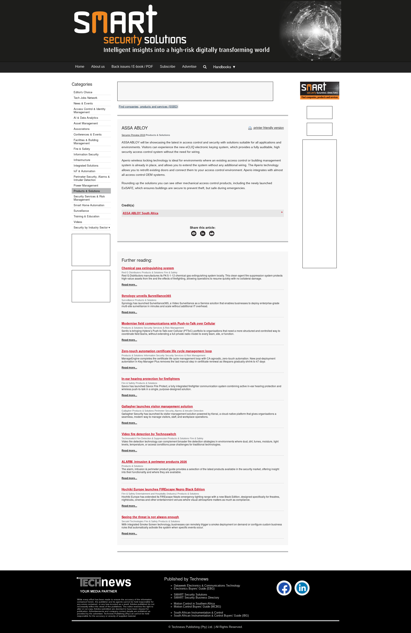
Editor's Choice (83, 92)
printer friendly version (268, 127)
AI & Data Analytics (86, 118)
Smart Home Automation (89, 205)
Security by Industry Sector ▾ (92, 227)
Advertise (189, 66)
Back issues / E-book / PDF (132, 66)
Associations (82, 129)
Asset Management (86, 123)
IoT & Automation (84, 171)
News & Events (83, 103)
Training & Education (86, 216)
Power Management (86, 185)
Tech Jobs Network (85, 98)
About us (98, 66)
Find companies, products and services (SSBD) (148, 106)
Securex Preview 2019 (133, 135)
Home (79, 66)
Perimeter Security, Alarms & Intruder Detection (92, 178)
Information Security (86, 154)
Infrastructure (82, 160)
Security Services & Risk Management (89, 197)
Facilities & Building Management (86, 141)
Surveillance (81, 211)
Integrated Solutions (86, 165)
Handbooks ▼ (224, 66)
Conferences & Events (88, 134)
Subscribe (167, 66)
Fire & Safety (82, 149)
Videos (78, 222)
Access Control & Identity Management (90, 110)
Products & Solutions (87, 191)
